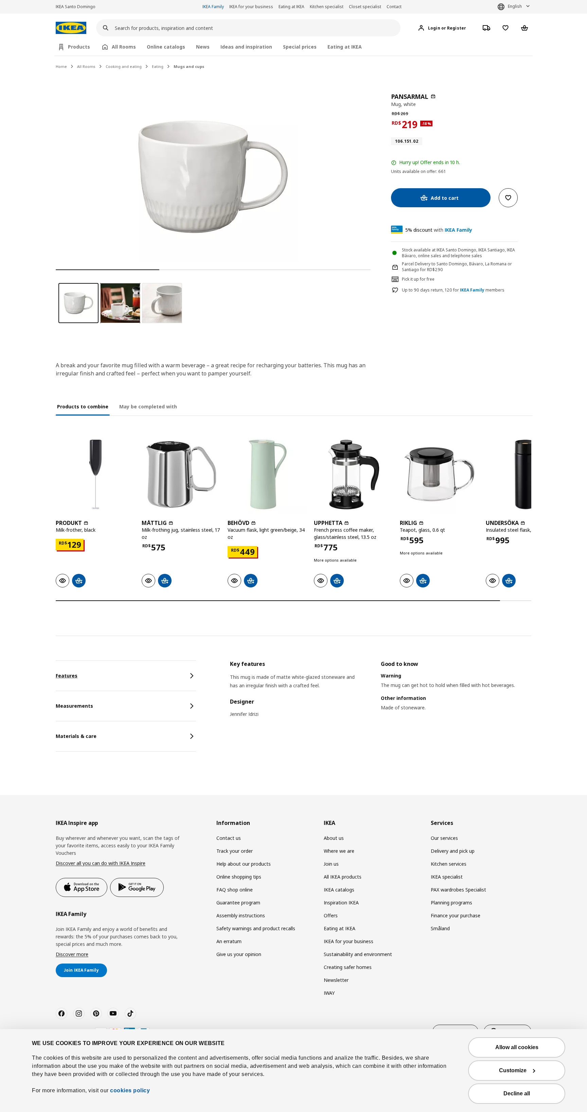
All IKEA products (342, 876)
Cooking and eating (124, 66)
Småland (440, 928)
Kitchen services (448, 864)
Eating (157, 66)
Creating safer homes (348, 967)
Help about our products (243, 864)
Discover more (72, 954)
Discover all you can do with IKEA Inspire (100, 863)
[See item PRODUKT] (95, 474)
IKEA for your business (251, 7)
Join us (331, 864)
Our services (444, 838)
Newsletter (336, 980)
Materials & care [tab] (76, 736)
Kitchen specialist (326, 7)
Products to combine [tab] (82, 406)
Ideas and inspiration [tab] (246, 46)
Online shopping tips (238, 876)
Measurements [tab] (74, 706)
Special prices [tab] (300, 46)
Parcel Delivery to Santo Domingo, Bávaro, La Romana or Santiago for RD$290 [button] (457, 266)
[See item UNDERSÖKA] (525, 474)
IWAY (329, 993)
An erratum (229, 941)
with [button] (438, 230)
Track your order (234, 851)
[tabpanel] (380, 694)
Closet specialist (365, 7)
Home (61, 66)
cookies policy (130, 1090)
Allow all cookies (516, 1047)
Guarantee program (238, 902)
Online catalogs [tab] (166, 46)
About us (334, 838)
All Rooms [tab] (124, 46)
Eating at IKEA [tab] (344, 46)
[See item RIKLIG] (439, 474)
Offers (331, 915)
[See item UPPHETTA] (353, 474)
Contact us (228, 838)
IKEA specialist (447, 876)
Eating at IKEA (291, 7)
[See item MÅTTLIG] (181, 474)
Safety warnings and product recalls (255, 928)
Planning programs (451, 902)
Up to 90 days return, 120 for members (453, 290)
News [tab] (203, 46)
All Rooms (86, 66)
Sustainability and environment (358, 954)
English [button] (515, 6)
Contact (394, 7)
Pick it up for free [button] (418, 279)
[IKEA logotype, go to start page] (71, 28)
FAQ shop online (234, 889)
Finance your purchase (455, 915)
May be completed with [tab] (148, 406)
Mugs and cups (189, 66)
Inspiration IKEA (341, 902)
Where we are (339, 851)
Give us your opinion (238, 954)
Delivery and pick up (453, 851)
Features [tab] (66, 675)
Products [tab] (79, 46)
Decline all (516, 1093)
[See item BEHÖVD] (267, 474)
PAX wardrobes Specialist (458, 889)
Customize (513, 1070)
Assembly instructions (240, 915)
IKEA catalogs (339, 889)
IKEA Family (213, 7)
